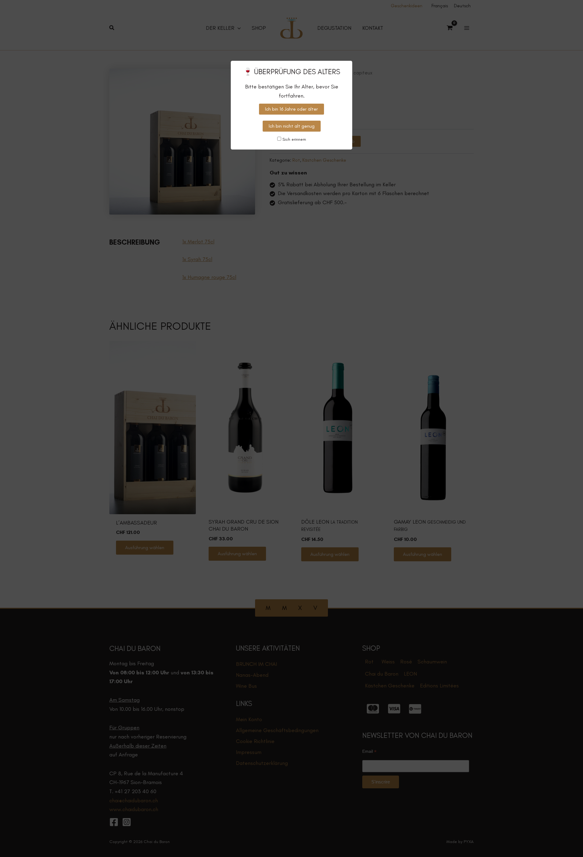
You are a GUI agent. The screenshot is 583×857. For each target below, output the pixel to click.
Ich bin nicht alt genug (292, 126)
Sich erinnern (293, 139)
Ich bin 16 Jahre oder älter (291, 109)
